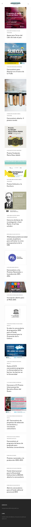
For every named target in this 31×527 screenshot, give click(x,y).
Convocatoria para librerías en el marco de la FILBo (15, 71)
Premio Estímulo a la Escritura (14, 185)
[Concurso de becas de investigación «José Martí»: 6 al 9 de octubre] (15, 202)
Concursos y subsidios (16, 113)
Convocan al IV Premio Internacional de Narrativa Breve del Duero (15, 388)
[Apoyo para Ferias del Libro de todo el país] (15, 17)
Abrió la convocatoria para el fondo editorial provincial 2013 (15, 490)
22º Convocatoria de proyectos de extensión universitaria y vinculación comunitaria (15, 424)
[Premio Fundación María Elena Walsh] (15, 137)
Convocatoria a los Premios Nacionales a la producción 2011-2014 (14, 273)
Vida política (18, 234)
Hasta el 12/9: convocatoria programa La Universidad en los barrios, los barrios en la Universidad (15, 370)
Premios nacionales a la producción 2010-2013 (15, 459)
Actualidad (18, 30)
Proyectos (16, 267)
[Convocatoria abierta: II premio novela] (15, 95)
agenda (13, 267)
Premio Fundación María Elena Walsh (13, 154)
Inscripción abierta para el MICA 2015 (15, 299)
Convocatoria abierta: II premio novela (15, 119)
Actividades (14, 30)
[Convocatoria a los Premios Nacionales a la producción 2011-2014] (15, 258)
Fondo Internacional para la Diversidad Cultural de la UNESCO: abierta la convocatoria (15, 474)
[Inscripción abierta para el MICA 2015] (15, 287)
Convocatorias (9, 32)
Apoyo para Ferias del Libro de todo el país (14, 36)
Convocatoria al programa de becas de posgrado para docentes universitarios (15, 444)
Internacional (19, 66)
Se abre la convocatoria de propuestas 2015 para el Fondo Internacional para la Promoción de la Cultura (15, 333)
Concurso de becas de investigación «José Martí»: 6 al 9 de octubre (15, 223)
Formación (14, 361)
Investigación (14, 217)
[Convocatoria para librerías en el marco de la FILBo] (15, 53)
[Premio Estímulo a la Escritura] (15, 169)
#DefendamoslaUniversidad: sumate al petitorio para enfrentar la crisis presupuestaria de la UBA (17, 241)
